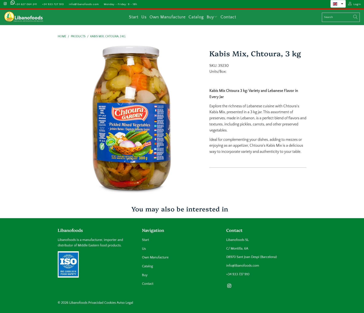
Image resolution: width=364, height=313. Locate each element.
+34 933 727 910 (53, 4)
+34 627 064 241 (26, 4)
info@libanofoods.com (84, 4)
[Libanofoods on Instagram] (5, 4)
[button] (338, 4)
